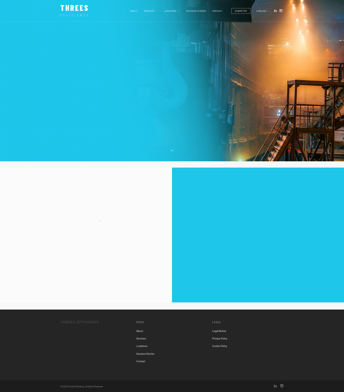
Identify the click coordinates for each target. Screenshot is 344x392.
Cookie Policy (219, 346)
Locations (170, 11)
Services (149, 11)
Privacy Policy (219, 338)
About (134, 11)
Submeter (241, 11)
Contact (217, 11)
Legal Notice (219, 330)
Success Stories (196, 11)
